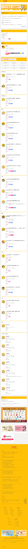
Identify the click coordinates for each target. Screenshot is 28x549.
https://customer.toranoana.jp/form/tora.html (7, 401)
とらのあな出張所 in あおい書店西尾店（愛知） (7, 472)
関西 (14, 65)
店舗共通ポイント (12, 513)
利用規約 (12, 542)
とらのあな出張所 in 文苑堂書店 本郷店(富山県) (8, 457)
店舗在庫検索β (12, 510)
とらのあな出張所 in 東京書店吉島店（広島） (7, 485)
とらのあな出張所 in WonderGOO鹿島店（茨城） (8, 460)
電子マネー (3, 36)
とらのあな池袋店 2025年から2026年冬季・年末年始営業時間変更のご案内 (11, 18)
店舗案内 (11, 508)
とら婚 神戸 (6, 500)
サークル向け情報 (16, 524)
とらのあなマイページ (5, 38)
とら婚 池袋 (13, 500)
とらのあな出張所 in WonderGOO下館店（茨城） (8, 466)
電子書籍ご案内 (19, 515)
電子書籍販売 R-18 (19, 510)
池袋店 (16, 467)
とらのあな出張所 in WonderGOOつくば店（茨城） (8, 467)
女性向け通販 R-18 (6, 513)
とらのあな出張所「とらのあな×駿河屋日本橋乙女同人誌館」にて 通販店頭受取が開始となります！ (14, 16)
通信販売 (5, 508)
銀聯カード (3, 37)
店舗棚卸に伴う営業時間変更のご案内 (6, 22)
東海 (5, 65)
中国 (22, 65)
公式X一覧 (9, 522)
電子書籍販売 (18, 508)
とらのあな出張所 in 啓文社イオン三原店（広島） (8, 488)
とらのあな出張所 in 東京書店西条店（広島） (7, 487)
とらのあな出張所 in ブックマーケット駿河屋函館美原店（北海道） (10, 452)
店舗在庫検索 (4, 34)
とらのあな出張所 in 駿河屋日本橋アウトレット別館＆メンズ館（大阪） (10, 479)
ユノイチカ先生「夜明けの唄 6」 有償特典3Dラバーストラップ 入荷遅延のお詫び (12, 24)
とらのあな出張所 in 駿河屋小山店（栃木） (7, 463)
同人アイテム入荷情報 (5, 33)
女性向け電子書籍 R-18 (20, 513)
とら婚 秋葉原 (17, 500)
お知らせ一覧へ (23, 26)
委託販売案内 (16, 519)
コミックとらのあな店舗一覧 (14, 448)
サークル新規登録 (16, 522)
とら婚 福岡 (3, 500)
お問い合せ (15, 542)
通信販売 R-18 (6, 510)
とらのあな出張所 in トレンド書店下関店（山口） (8, 484)
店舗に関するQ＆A (4, 35)
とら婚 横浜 (10, 500)
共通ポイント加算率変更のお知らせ (6, 20)
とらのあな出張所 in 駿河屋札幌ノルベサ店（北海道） (8, 453)
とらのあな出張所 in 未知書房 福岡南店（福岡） (8, 493)
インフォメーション (10, 519)
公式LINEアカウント (10, 524)
